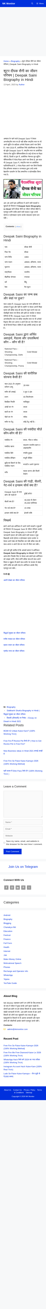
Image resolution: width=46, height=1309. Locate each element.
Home (6, 61)
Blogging (7, 923)
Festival (7, 935)
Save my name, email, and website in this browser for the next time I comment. (24, 842)
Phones (7, 967)
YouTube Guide (10, 983)
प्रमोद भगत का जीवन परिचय (14, 651)
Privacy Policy (29, 1090)
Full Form (8, 943)
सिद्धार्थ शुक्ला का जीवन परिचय (14, 633)
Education (8, 931)
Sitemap (29, 1093)
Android (7, 915)
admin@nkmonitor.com (17, 1029)
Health (6, 947)
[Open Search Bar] (32, 3)
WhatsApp (8, 975)
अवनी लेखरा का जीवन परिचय (14, 580)
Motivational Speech (12, 963)
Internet (7, 951)
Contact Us (17, 1090)
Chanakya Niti (10, 927)
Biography (15, 61)
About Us (7, 1090)
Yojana (6, 979)
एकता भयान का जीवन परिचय (14, 645)
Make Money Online (12, 959)
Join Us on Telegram (23, 867)
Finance (7, 939)
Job (5, 955)
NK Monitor (8, 3)
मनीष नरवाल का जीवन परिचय (14, 639)
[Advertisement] (23, 32)
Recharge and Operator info (16, 971)
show (18, 226)
